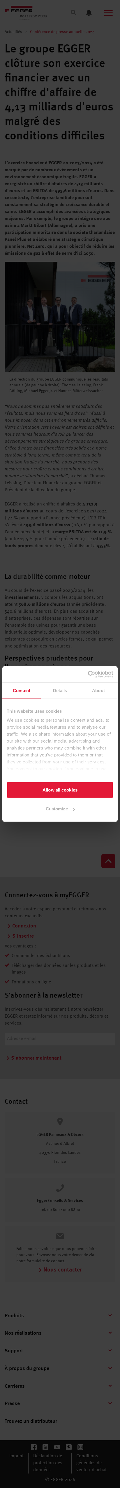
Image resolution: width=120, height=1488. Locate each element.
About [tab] (98, 690)
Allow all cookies (60, 789)
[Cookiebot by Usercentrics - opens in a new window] (87, 674)
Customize (57, 808)
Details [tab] (60, 690)
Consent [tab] (21, 690)
